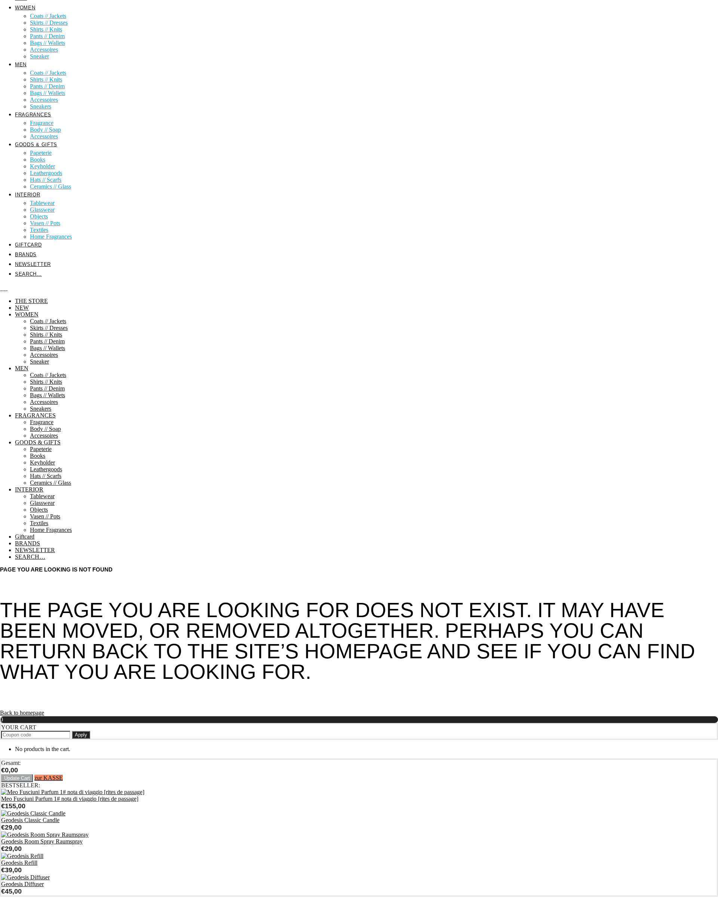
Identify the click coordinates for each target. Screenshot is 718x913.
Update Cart (17, 778)
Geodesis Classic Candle (30, 820)
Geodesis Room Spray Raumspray (42, 841)
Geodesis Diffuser (22, 884)
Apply (81, 735)
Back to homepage (22, 713)
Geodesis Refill (19, 863)
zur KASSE (48, 778)
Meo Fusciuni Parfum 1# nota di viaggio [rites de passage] (69, 799)
